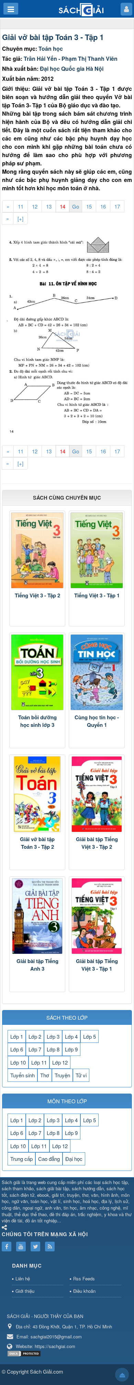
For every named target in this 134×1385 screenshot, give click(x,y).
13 (49, 206)
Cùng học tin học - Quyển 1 (97, 721)
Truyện (62, 1075)
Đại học (73, 1158)
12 (34, 206)
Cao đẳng (49, 1158)
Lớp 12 (60, 1062)
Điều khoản (84, 1291)
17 (117, 206)
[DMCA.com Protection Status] (25, 1352)
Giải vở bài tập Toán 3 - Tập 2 (37, 843)
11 (20, 206)
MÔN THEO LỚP (67, 1101)
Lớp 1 (16, 1036)
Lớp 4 (71, 1036)
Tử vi (81, 1075)
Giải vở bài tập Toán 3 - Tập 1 (53, 36)
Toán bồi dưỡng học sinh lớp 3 (37, 721)
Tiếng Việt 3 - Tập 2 (37, 595)
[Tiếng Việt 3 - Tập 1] (96, 550)
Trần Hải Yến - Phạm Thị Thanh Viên (71, 58)
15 (89, 206)
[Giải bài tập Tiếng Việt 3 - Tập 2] (96, 794)
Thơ (44, 1075)
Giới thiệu (24, 1291)
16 (103, 206)
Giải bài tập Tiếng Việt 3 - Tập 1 (97, 965)
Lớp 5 (89, 1036)
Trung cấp (21, 1158)
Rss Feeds (84, 1278)
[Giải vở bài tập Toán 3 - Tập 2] (37, 794)
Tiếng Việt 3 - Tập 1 (97, 595)
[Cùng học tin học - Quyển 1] (96, 672)
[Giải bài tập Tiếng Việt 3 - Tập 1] (96, 916)
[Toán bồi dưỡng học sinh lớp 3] (37, 672)
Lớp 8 (53, 1049)
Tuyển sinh (22, 1075)
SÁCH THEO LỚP (67, 1017)
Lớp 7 (35, 1049)
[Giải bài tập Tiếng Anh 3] (37, 916)
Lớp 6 (16, 1049)
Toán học (50, 48)
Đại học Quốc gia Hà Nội (71, 69)
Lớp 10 (18, 1062)
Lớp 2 (35, 1036)
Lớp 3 (53, 1036)
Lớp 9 (71, 1049)
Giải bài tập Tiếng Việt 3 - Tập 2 (97, 843)
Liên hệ (22, 1278)
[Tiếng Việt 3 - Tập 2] (37, 550)
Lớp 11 (39, 1062)
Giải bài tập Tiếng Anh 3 (37, 965)
